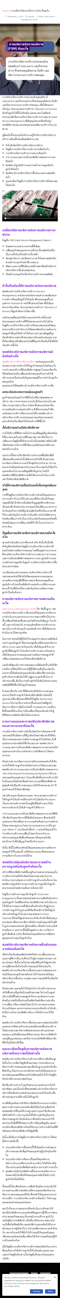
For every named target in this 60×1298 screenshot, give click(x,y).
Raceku (31, 16)
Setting (16, 1286)
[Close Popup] (55, 1277)
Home (5, 11)
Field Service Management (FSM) (19, 609)
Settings (36, 1291)
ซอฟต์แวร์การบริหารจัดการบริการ (19, 362)
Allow (50, 1291)
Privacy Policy (12, 1283)
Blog (41, 16)
